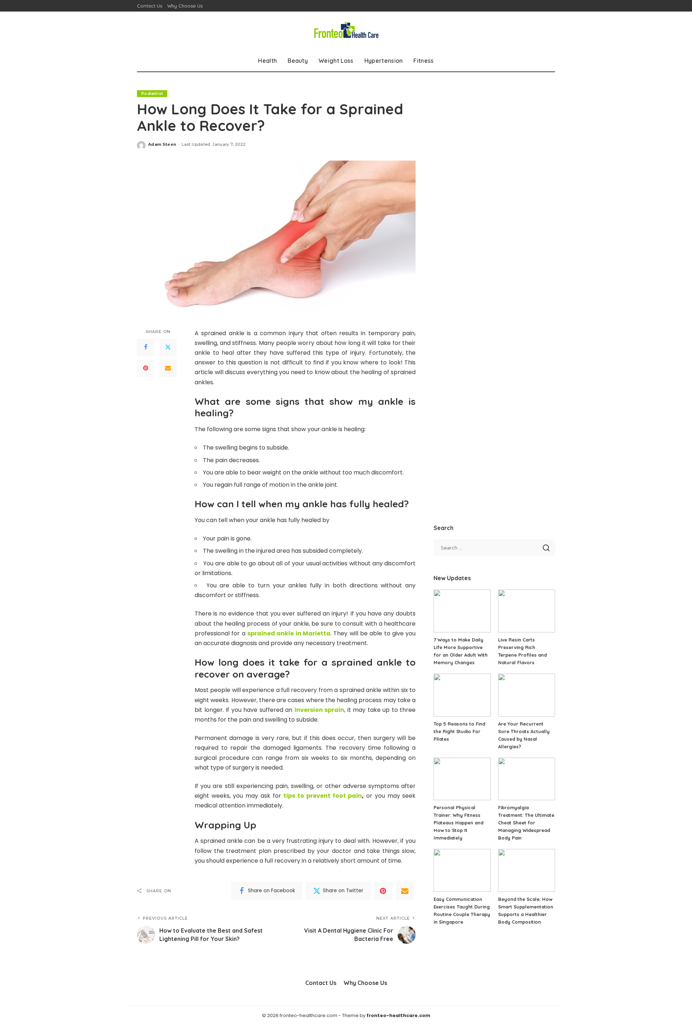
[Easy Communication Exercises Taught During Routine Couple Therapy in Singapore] (462, 870)
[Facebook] (145, 347)
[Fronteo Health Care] (346, 31)
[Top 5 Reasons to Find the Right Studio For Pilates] (462, 695)
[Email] (168, 368)
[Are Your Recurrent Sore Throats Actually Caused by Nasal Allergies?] (526, 695)
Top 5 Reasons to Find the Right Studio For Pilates (459, 731)
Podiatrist (152, 93)
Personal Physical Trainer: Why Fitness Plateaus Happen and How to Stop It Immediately (458, 823)
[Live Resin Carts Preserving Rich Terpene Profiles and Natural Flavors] (526, 611)
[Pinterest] (145, 368)
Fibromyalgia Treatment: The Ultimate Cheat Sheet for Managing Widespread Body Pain (526, 823)
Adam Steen (162, 144)
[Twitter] (168, 347)
